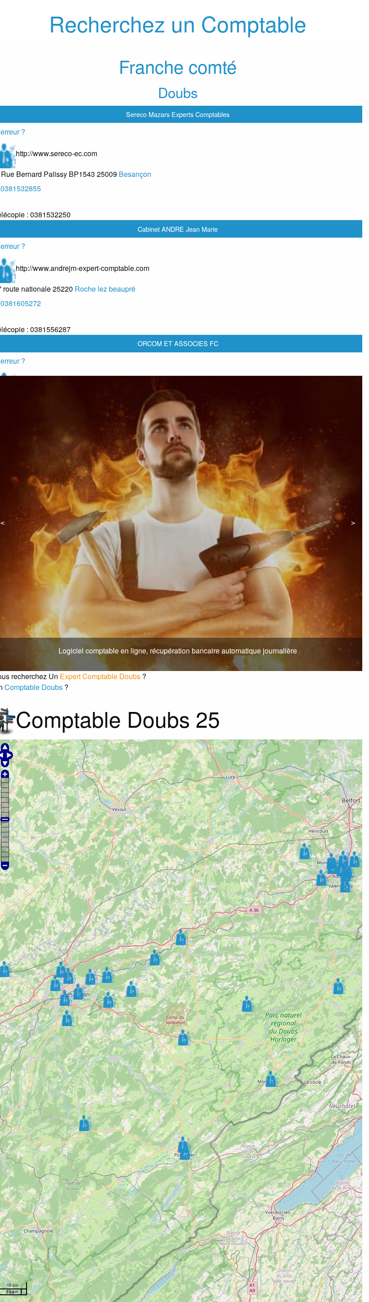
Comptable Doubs (33, 687)
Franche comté (178, 66)
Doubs (178, 92)
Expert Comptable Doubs (100, 676)
